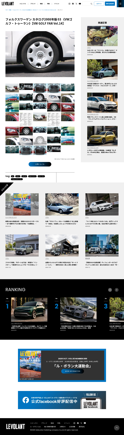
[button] (117, 290)
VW (13, 176)
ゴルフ (18, 176)
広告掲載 (72, 426)
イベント (56, 4)
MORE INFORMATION (72, 371)
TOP (6, 10)
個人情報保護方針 (50, 426)
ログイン (99, 4)
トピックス (23, 4)
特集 (48, 4)
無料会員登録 (110, 4)
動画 (41, 4)
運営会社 (82, 426)
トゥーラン (41, 176)
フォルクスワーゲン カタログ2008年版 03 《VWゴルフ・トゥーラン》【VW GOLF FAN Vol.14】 (34, 10)
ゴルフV (24, 176)
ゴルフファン (32, 176)
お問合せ (63, 426)
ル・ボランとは (35, 426)
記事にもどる (39, 164)
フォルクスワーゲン (17, 179)
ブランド (32, 4)
